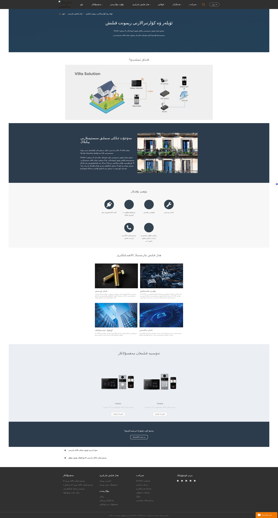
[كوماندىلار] (276, 184)
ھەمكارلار (176, 4)
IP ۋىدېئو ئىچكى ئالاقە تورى (74, 481)
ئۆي (81, 4)
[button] (118, 414)
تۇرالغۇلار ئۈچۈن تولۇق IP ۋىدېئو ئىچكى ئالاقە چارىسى (87, 458)
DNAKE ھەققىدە (143, 481)
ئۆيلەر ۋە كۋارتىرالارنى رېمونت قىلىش (99, 14)
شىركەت (192, 4)
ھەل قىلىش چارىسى (75, 14)
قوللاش (161, 4)
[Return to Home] (60, 13)
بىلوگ (138, 496)
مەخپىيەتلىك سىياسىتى (145, 500)
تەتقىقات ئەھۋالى (143, 493)
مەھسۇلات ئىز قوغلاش (108, 504)
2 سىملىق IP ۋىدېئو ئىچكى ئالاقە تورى (78, 485)
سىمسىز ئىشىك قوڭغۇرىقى (74, 489)
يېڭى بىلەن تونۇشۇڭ (71, 493)
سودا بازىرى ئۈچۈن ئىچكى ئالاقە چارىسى (82, 450)
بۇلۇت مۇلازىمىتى (117, 4)
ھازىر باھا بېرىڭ (267, 515)
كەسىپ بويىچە (105, 481)
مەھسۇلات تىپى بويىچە (108, 485)
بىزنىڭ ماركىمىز (142, 485)
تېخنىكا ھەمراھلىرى (143, 489)
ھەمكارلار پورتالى (106, 500)
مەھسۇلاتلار (96, 4)
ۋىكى (101, 496)
